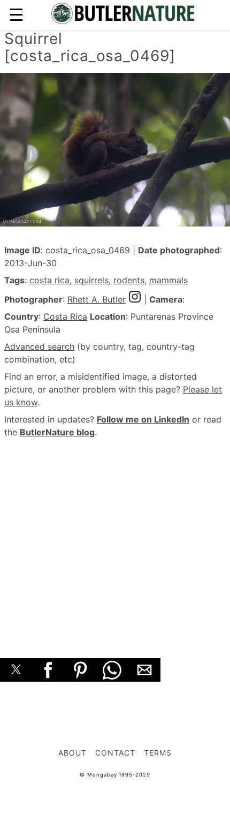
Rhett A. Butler (96, 299)
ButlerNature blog (57, 432)
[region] (115, 536)
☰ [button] (16, 14)
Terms (158, 752)
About (72, 752)
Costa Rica (65, 316)
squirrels (91, 280)
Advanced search (39, 346)
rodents (128, 280)
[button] (16, 670)
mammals (168, 280)
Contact (115, 752)
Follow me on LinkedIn (143, 419)
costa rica (49, 280)
